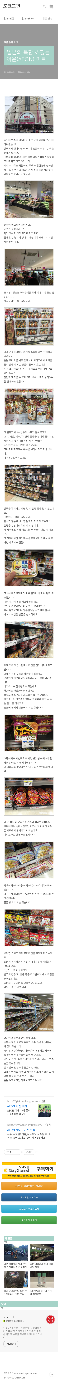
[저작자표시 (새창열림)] (36, 1152)
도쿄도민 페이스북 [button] (29, 1197)
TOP (51, 1374)
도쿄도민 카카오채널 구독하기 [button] (29, 1186)
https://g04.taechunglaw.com (23, 1101)
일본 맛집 (9, 18)
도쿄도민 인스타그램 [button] (29, 1208)
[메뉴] (51, 6)
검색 (44, 6)
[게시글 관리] (18, 1152)
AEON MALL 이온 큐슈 (21, 1130)
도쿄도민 (11, 6)
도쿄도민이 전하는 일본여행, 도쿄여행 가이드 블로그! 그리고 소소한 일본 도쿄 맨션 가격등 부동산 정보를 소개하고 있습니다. (22, 1332)
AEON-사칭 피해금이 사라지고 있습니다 (19, 1106)
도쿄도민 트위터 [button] (29, 1220)
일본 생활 (47, 18)
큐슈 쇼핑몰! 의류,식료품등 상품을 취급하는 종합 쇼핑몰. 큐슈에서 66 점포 (28, 1135)
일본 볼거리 (28, 18)
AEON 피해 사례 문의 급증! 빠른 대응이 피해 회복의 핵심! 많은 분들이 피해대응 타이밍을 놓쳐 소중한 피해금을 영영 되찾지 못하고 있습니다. (19, 1112)
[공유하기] (14, 1152)
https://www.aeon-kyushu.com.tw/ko (25, 1124)
